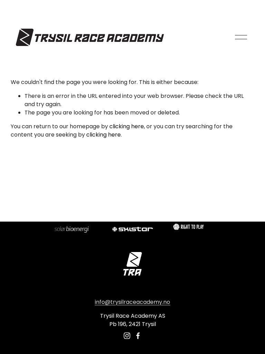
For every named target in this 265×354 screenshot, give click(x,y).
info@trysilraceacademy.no (132, 302)
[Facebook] (138, 335)
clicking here (126, 126)
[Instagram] (127, 335)
